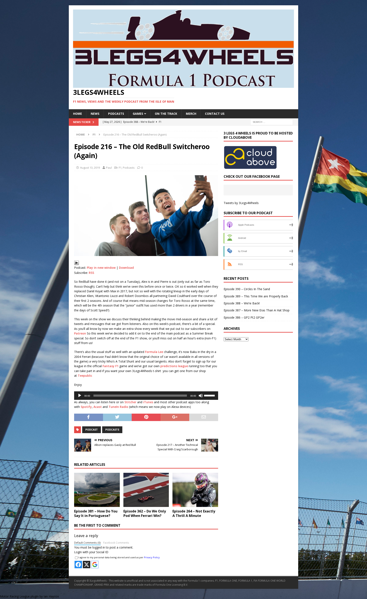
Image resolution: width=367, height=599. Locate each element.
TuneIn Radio (118, 407)
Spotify (86, 407)
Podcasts (116, 114)
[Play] (76, 263)
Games (138, 114)
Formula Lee (154, 352)
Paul (109, 167)
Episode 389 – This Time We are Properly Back (256, 296)
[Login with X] (86, 564)
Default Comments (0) (87, 542)
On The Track (166, 114)
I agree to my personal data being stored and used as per (119, 557)
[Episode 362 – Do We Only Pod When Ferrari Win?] (146, 490)
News (95, 114)
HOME (77, 114)
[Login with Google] (95, 564)
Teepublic (85, 376)
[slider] (210, 395)
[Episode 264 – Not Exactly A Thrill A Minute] (195, 490)
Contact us (214, 114)
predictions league (174, 366)
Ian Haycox (51, 596)
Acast (97, 407)
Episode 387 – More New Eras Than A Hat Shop (256, 310)
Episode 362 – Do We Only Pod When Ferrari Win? (144, 513)
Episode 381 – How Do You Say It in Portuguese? (95, 513)
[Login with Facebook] (78, 564)
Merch (191, 114)
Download (126, 268)
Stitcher (130, 402)
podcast (91, 429)
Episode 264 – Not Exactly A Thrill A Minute (193, 513)
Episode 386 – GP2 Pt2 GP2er (244, 317)
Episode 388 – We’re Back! (242, 303)
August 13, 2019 (90, 167)
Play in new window (101, 268)
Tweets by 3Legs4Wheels (241, 203)
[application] (146, 395)
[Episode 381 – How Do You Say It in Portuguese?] (97, 490)
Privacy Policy (152, 557)
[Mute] (201, 395)
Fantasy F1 (111, 366)
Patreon (80, 333)
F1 (120, 167)
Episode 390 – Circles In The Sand (247, 289)
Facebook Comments (116, 542)
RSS (91, 273)
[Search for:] (271, 122)
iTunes (148, 402)
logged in (98, 547)
